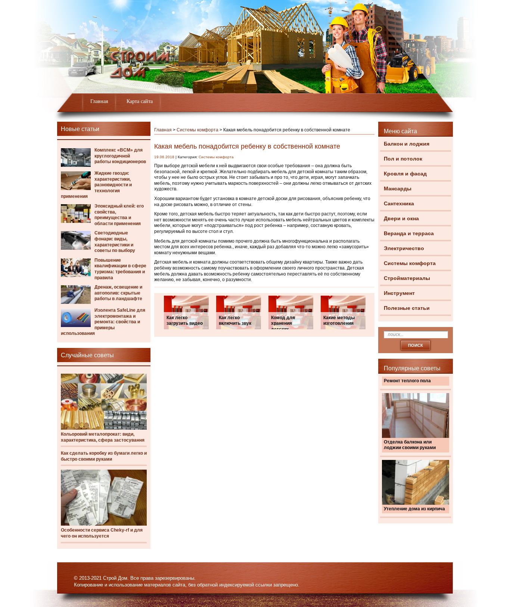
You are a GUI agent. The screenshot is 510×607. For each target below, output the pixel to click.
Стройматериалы (407, 278)
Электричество (404, 248)
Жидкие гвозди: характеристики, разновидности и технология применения (96, 185)
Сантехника (399, 203)
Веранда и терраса (409, 233)
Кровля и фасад (405, 174)
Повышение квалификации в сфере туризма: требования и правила (120, 269)
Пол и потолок (403, 159)
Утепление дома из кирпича (414, 508)
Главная (99, 101)
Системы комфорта (410, 263)
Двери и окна (401, 218)
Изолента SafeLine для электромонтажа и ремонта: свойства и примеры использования (103, 322)
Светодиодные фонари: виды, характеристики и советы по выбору (114, 241)
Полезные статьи (407, 308)
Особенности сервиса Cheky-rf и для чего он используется (102, 533)
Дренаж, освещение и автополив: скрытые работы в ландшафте (118, 292)
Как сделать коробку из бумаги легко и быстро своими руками (104, 456)
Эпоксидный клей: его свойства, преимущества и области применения (119, 214)
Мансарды (397, 189)
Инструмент (399, 293)
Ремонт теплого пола (407, 380)
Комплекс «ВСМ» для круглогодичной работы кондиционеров (120, 155)
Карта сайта (140, 101)
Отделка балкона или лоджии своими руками (410, 445)
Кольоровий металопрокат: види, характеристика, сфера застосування (102, 437)
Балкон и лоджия (406, 144)
